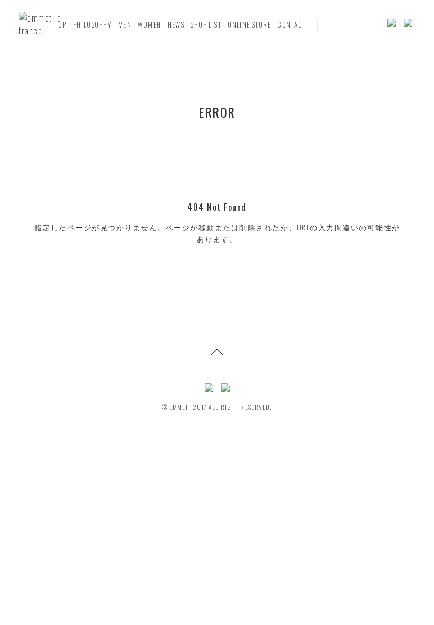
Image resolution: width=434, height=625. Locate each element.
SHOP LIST (206, 24)
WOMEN (149, 24)
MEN (124, 24)
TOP (60, 24)
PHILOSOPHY (92, 24)
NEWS (176, 24)
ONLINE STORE (249, 24)
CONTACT (291, 24)
